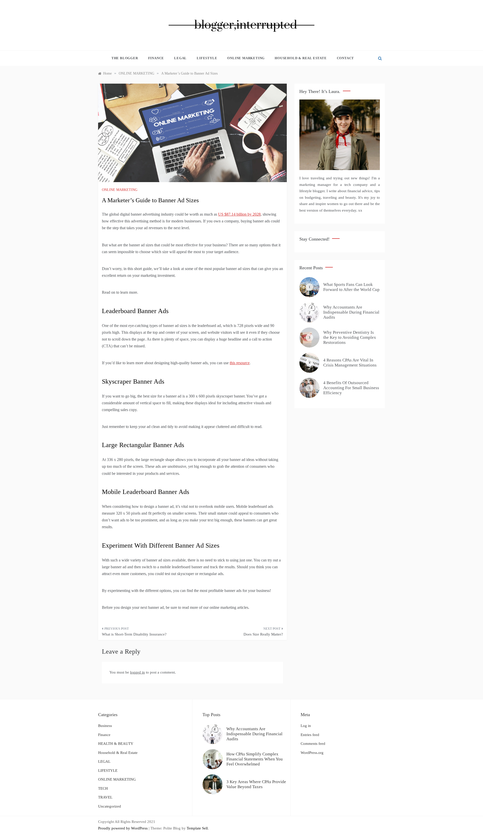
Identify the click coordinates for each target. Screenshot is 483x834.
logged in (137, 672)
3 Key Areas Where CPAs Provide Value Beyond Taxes (256, 784)
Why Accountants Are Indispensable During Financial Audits (351, 312)
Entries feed (310, 735)
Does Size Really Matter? (263, 634)
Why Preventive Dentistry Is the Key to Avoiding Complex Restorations (349, 337)
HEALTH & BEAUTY (115, 744)
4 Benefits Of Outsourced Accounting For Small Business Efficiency (351, 387)
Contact (345, 58)
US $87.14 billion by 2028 (239, 214)
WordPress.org (312, 753)
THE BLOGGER (124, 58)
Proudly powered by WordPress (123, 828)
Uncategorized (109, 806)
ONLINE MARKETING (246, 58)
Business (105, 726)
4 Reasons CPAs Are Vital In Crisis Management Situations (350, 363)
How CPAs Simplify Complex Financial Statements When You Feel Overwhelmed (254, 759)
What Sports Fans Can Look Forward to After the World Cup (351, 287)
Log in (306, 726)
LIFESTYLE (207, 58)
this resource (240, 363)
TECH (103, 788)
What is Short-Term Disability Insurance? (134, 634)
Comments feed (313, 744)
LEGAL (180, 58)
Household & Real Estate (301, 58)
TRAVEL (105, 797)
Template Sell (197, 828)
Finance (156, 58)
